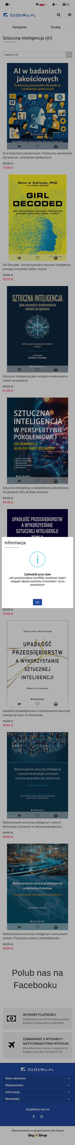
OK (37, 602)
